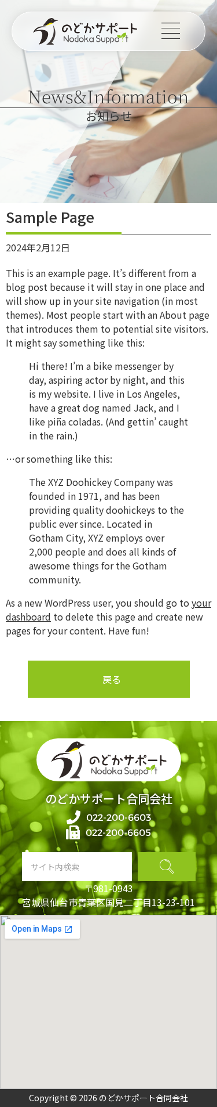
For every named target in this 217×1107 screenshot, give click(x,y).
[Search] (167, 866)
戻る (111, 679)
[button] (170, 31)
